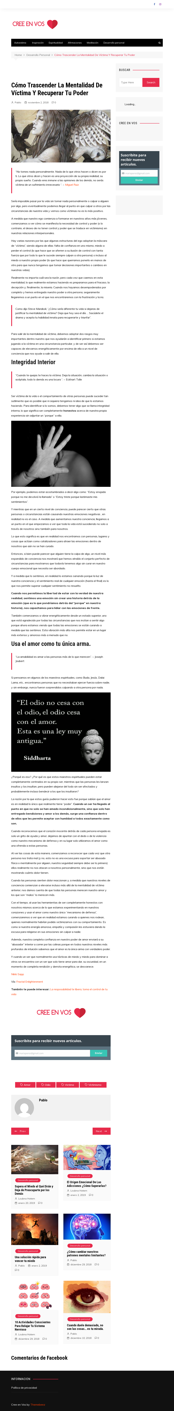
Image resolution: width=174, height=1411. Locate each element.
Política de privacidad (24, 1387)
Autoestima (20, 42)
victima (69, 1084)
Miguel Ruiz (72, 184)
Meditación (92, 42)
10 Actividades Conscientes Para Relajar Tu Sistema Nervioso (32, 1325)
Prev (23, 1131)
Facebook (154, 4)
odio (47, 1084)
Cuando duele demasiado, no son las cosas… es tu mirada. (85, 1327)
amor (27, 1084)
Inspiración (38, 42)
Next (99, 1131)
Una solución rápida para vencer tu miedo (30, 1259)
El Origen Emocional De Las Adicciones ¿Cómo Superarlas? (86, 1184)
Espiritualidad (56, 42)
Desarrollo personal (113, 42)
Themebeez (37, 1404)
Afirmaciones (75, 42)
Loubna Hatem (26, 1198)
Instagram (160, 4)
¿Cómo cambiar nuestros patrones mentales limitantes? (86, 1253)
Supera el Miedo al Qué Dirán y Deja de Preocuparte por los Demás (34, 1190)
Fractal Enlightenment (29, 981)
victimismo (94, 1084)
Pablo (18, 102)
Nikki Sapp (17, 974)
